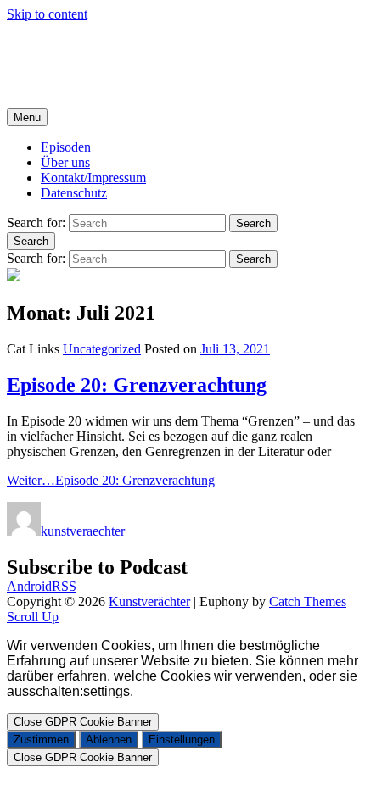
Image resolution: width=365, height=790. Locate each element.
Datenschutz (74, 193)
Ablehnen (109, 739)
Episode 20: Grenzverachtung (137, 385)
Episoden (66, 147)
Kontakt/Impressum (93, 177)
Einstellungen (182, 739)
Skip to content (47, 14)
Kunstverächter (47, 43)
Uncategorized (102, 349)
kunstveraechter (83, 531)
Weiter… (111, 480)
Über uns (65, 162)
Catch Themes (307, 601)
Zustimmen (41, 739)
